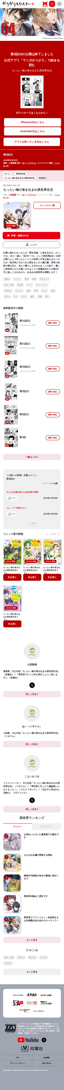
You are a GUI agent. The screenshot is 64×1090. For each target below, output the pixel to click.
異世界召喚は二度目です (36, 896)
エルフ (24, 296)
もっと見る (32, 523)
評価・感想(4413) (20, 235)
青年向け (32, 957)
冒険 (34, 279)
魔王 (32, 296)
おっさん (19, 291)
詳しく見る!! (32, 694)
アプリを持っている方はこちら (31, 141)
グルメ (44, 291)
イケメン (17, 279)
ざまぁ (7, 296)
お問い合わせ (46, 1063)
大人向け (43, 957)
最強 (27, 279)
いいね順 (54, 483)
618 (13, 498)
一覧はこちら (32, 457)
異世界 (20, 285)
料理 (36, 291)
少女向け (8, 963)
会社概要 (46, 1057)
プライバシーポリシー (17, 1063)
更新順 (45, 483)
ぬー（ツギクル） (29, 163)
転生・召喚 (9, 285)
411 (13, 514)
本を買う (12, 577)
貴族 (53, 291)
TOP (17, 1057)
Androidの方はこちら (32, 131)
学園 (40, 296)
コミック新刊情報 (13, 534)
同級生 (7, 279)
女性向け (8, 291)
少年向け (21, 957)
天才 (15, 296)
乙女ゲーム (44, 279)
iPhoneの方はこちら (32, 122)
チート (29, 285)
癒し (47, 296)
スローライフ (41, 285)
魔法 (28, 291)
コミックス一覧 (47, 205)
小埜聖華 (12, 163)
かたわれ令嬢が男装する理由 (38, 855)
